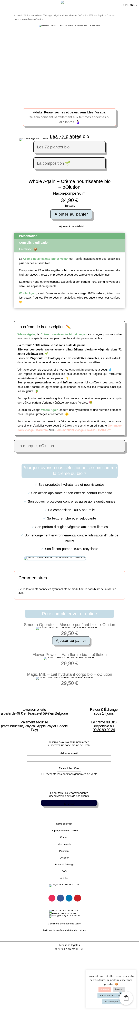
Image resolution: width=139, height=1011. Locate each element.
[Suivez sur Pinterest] (77, 898)
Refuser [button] (119, 989)
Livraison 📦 (28, 249)
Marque (73, 15)
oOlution (83, 15)
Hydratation (60, 15)
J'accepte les (70, 774)
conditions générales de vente (79, 774)
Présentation (28, 236)
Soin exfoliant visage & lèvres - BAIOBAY (83, 430)
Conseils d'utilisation (34, 242)
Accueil (18, 15)
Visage (48, 15)
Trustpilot (69, 804)
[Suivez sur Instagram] (51, 898)
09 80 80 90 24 (104, 730)
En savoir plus (111, 1001)
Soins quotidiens (33, 15)
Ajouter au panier (71, 214)
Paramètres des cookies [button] (111, 995)
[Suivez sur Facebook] (60, 898)
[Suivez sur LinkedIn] (69, 898)
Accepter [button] (105, 989)
